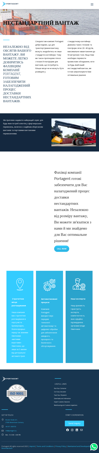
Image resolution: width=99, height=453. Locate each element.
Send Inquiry (74, 423)
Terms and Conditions (45, 446)
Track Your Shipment (60, 395)
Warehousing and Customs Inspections (65, 405)
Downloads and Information (62, 398)
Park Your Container (60, 388)
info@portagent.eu (11, 431)
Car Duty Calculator (60, 392)
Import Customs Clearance (62, 402)
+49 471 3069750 (10, 426)
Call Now (62, 248)
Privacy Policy (60, 446)
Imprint (32, 446)
